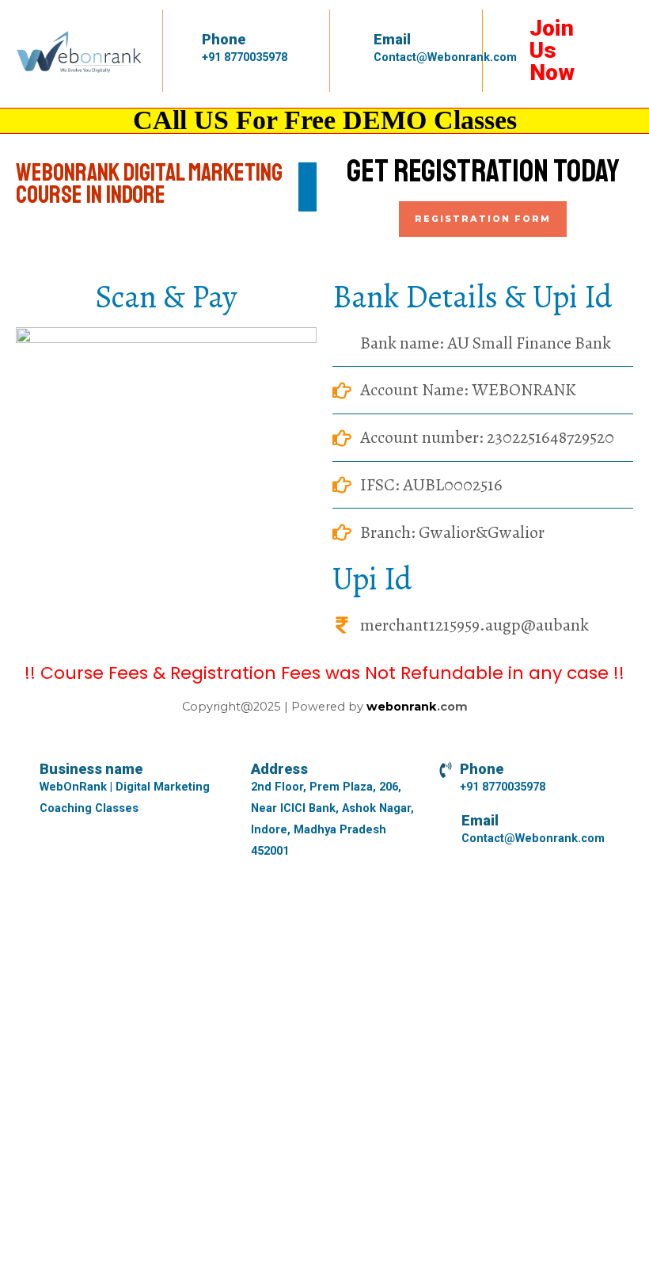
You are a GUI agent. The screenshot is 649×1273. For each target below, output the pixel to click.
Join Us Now (552, 50)
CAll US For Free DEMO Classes (325, 120)
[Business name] (24, 770)
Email (392, 39)
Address (279, 768)
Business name (91, 768)
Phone (223, 39)
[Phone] (190, 39)
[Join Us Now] (514, 28)
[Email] (358, 40)
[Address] (235, 770)
